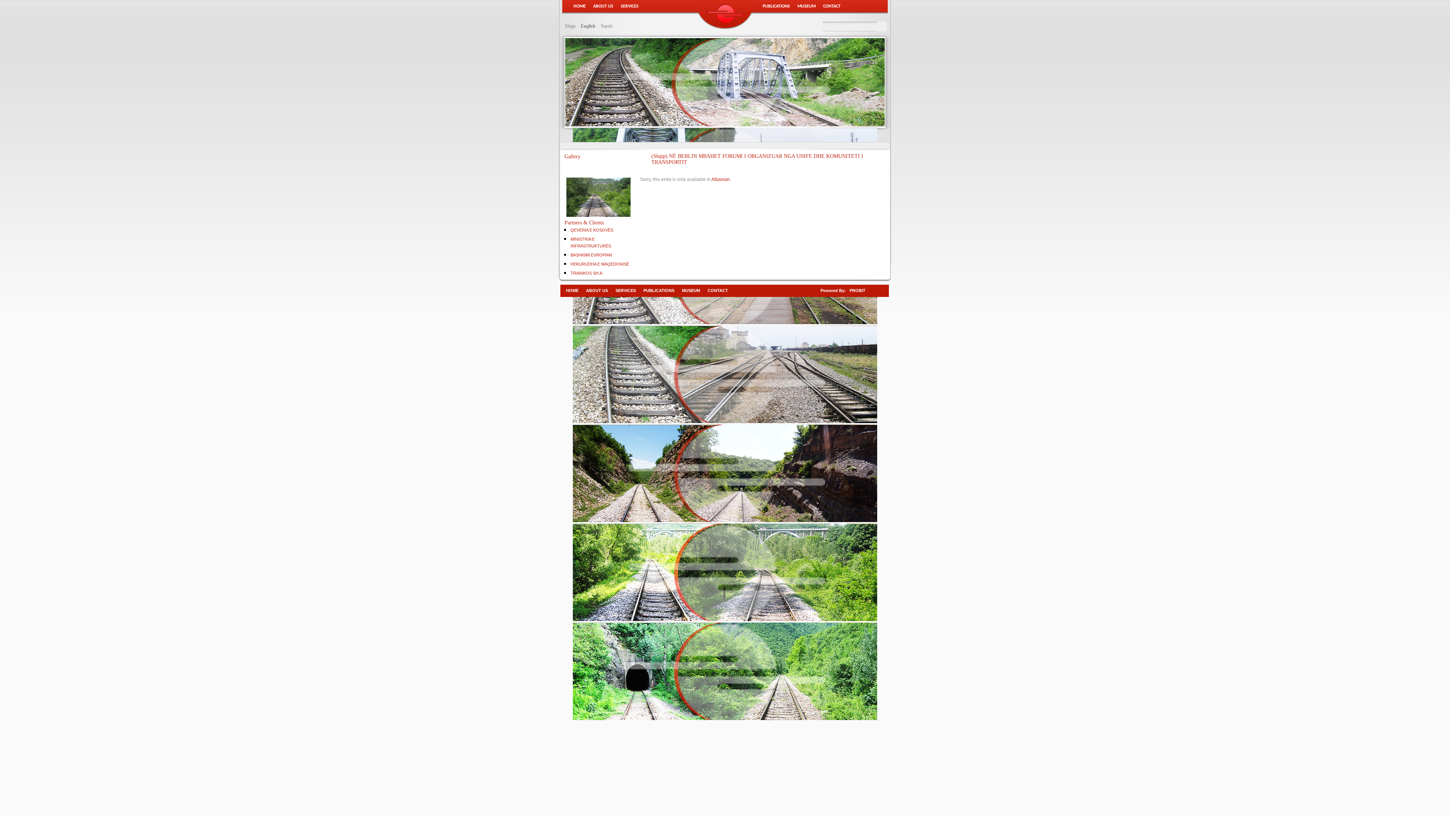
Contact (832, 6)
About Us (603, 6)
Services (630, 6)
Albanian (720, 179)
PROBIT (857, 290)
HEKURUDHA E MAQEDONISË (600, 264)
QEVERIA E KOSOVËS (592, 230)
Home (580, 6)
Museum (807, 6)
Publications (776, 6)
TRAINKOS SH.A (586, 273)
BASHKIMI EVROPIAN (591, 255)
